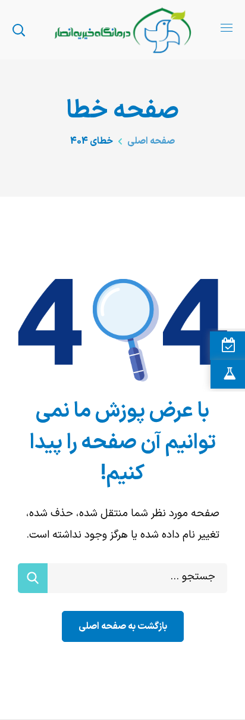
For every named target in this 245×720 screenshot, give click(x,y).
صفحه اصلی (151, 141)
